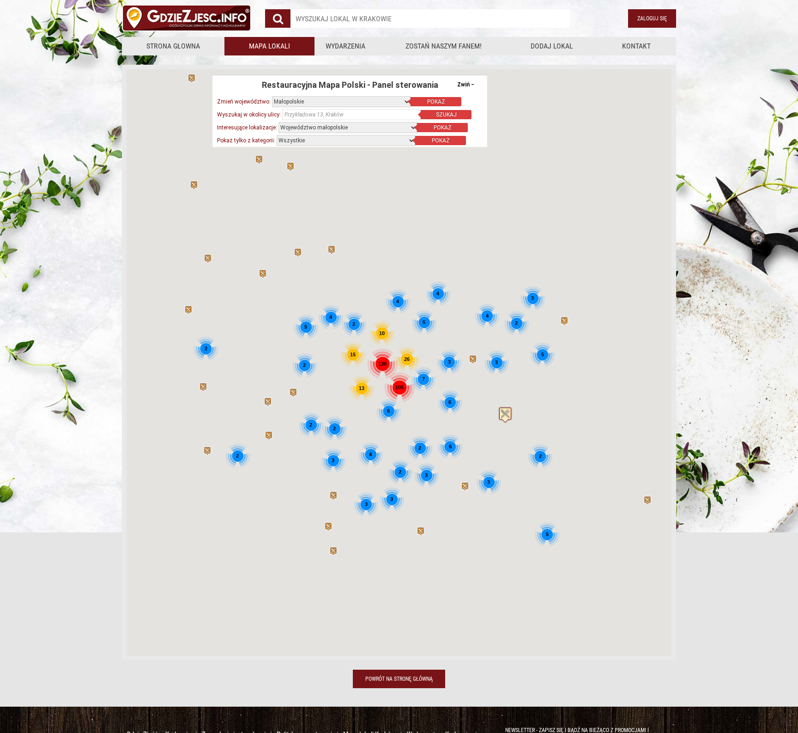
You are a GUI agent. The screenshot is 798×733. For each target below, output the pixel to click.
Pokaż (436, 101)
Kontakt (636, 46)
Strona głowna (173, 46)
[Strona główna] (186, 18)
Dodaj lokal (552, 46)
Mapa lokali (269, 46)
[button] (505, 414)
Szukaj (446, 114)
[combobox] (430, 18)
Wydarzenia (345, 46)
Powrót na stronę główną (399, 679)
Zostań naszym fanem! (443, 46)
